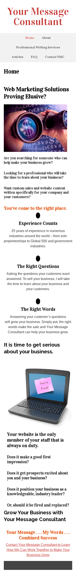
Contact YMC (54, 57)
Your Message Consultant (38, 16)
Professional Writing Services (38, 47)
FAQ (34, 57)
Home (29, 38)
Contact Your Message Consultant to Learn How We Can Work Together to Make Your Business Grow (38, 550)
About (46, 38)
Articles (17, 57)
